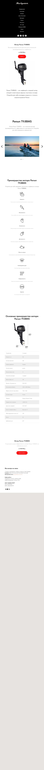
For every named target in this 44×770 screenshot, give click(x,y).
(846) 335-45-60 (12, 473)
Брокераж (22, 18)
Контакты (22, 31)
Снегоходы (22, 11)
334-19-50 (18, 473)
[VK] (9, 489)
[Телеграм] (21, 36)
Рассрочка (22, 22)
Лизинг (22, 20)
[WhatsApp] (7, 489)
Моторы (22, 13)
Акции (22, 29)
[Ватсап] (23, 36)
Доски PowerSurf (22, 15)
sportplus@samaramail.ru (18, 474)
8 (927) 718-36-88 (24, 473)
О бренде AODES (22, 27)
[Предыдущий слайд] (2, 146)
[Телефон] (18, 36)
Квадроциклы (22, 9)
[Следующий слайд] (42, 146)
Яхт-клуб (22, 24)
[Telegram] (5, 489)
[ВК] (26, 36)
